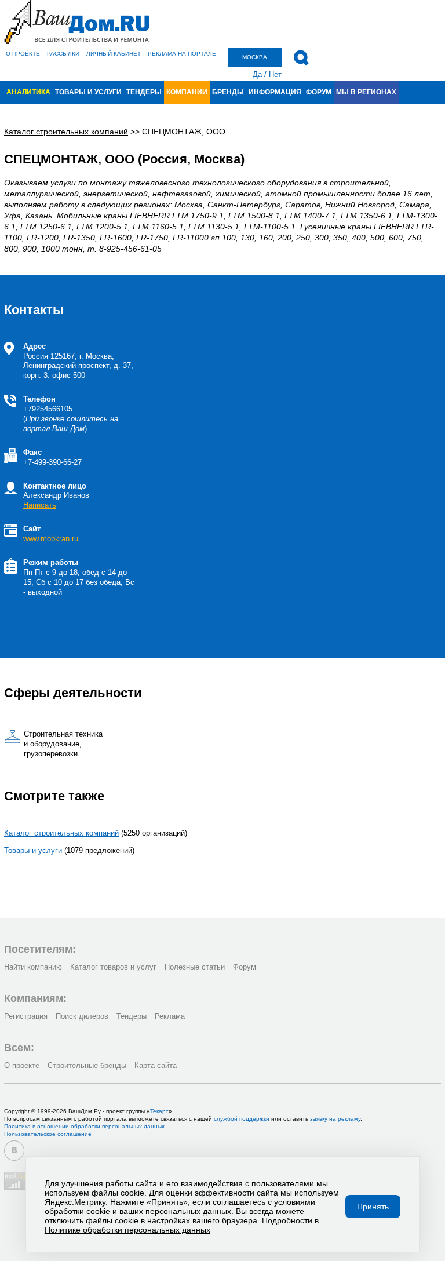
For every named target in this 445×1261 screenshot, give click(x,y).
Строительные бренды (87, 1065)
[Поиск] (301, 58)
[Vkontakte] (14, 1150)
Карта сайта (155, 1065)
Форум (318, 92)
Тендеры (144, 92)
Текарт (159, 1111)
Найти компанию (33, 967)
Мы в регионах (366, 92)
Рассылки (63, 53)
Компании (186, 92)
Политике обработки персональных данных (127, 1229)
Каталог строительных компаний (61, 833)
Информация (275, 92)
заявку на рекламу (335, 1119)
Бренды (228, 92)
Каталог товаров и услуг (113, 967)
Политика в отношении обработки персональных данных (84, 1126)
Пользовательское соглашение (48, 1134)
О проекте (23, 53)
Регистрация (26, 1016)
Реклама (170, 1016)
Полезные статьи (195, 967)
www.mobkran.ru (50, 538)
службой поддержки (241, 1119)
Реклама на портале (182, 53)
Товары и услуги (88, 92)
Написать (39, 505)
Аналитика (28, 92)
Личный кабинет (113, 53)
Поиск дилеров (82, 1016)
